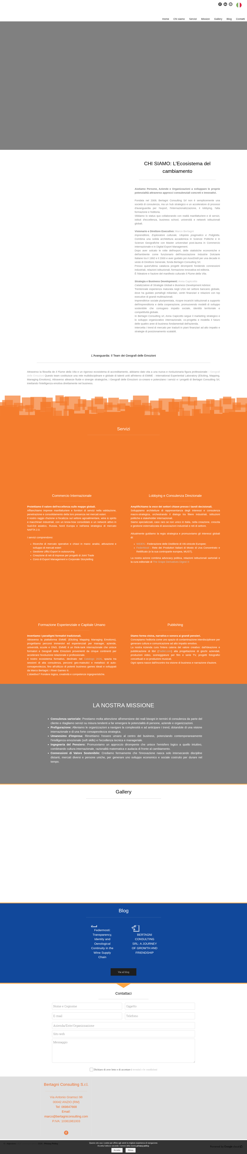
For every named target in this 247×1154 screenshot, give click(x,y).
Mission (205, 19)
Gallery (218, 19)
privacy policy (143, 1146)
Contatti (240, 19)
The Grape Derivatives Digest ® (171, 561)
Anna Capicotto (187, 281)
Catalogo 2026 (93, 658)
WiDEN (140, 543)
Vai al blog (123, 972)
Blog (229, 19)
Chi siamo (179, 19)
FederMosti (143, 547)
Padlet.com (164, 651)
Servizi (193, 19)
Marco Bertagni (184, 231)
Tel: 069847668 (66, 1107)
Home (165, 19)
